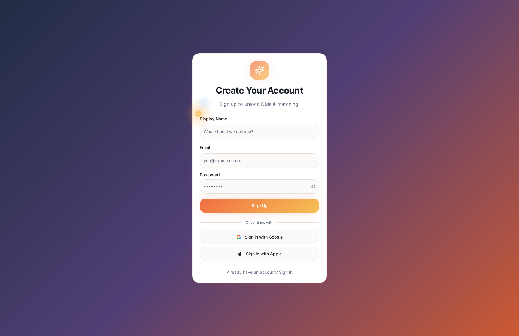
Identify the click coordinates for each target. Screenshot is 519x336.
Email (205, 147)
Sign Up (260, 205)
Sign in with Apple (264, 253)
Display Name (213, 118)
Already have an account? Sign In (260, 272)
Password (210, 175)
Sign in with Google (264, 236)
